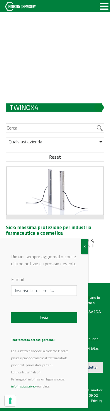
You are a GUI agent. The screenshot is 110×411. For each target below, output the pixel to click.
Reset (55, 156)
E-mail (17, 279)
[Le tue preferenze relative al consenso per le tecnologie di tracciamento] (10, 400)
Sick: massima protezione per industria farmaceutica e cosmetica (48, 230)
